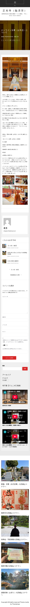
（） (12, 425)
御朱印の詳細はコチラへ (10, 513)
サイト (4, 331)
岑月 (18, 36)
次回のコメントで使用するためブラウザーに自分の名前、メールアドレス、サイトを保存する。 (15, 340)
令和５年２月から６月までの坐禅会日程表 (17, 253)
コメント (5, 296)
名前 (4, 317)
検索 (3, 365)
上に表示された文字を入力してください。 (12, 348)
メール (4, 324)
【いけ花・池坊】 (12, 245)
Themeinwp (16, 604)
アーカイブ (5, 378)
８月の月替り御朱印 (12, 261)
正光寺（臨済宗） (15, 10)
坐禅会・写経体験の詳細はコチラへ (14, 539)
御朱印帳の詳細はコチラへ (11, 566)
